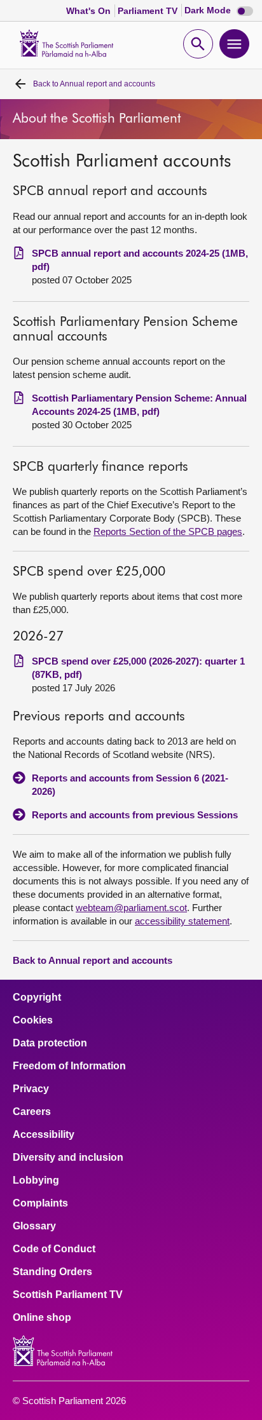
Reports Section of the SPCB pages (167, 531)
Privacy (31, 1089)
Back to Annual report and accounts (92, 960)
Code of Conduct (54, 1249)
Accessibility (43, 1135)
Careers (32, 1112)
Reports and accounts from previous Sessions (135, 814)
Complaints (40, 1203)
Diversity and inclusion (68, 1158)
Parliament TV (149, 11)
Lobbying (36, 1180)
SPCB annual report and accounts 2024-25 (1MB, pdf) (140, 260)
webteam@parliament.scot (131, 907)
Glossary (34, 1226)
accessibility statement (182, 921)
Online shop (42, 1318)
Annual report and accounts (94, 83)
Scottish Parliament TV (68, 1295)
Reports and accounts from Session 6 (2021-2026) (130, 785)
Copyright (37, 997)
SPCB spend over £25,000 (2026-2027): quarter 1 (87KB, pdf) (138, 668)
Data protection (50, 1043)
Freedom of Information (69, 1066)
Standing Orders (52, 1272)
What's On (89, 11)
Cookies (33, 1020)
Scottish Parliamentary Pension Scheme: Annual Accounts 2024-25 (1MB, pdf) (139, 405)
